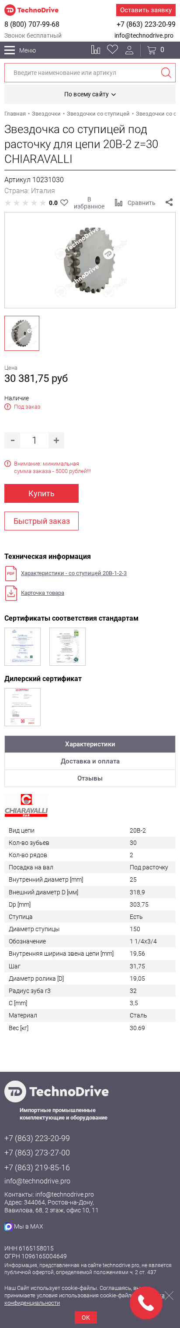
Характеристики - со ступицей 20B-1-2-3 (74, 573)
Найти (166, 72)
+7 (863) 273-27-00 (37, 1152)
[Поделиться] (169, 202)
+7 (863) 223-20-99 (146, 24)
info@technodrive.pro (143, 35)
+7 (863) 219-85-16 (37, 1167)
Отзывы (90, 778)
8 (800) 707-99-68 (31, 24)
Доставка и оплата (90, 761)
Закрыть (169, 1296)
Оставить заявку (146, 10)
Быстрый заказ (42, 521)
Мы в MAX (28, 1226)
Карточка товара (42, 593)
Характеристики (90, 744)
